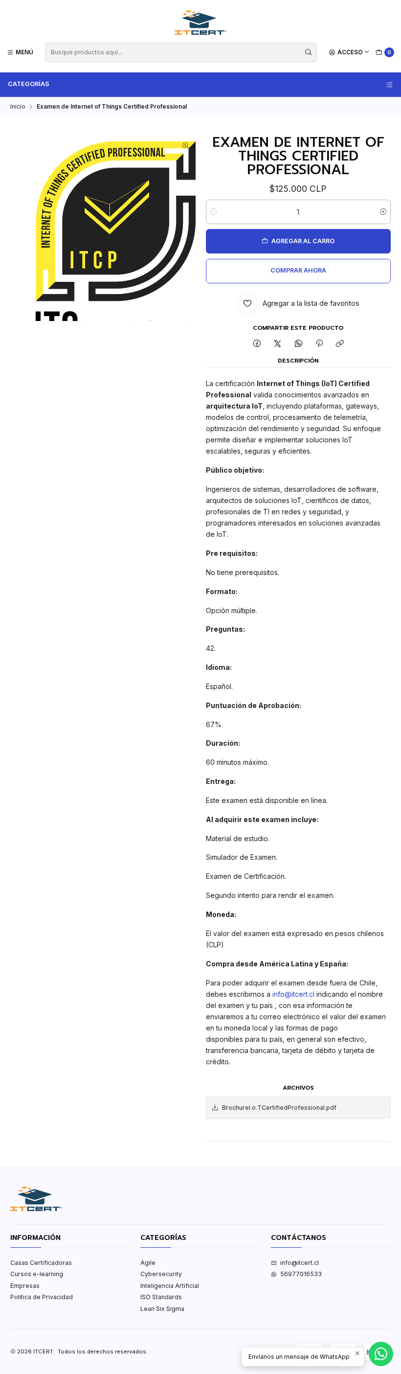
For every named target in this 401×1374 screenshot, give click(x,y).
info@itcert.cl (293, 994)
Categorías (28, 84)
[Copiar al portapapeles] (340, 344)
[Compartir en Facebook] (256, 344)
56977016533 (301, 1274)
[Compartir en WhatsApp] (298, 344)
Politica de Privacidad (41, 1297)
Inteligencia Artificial (169, 1285)
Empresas (25, 1285)
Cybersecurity (161, 1274)
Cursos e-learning (36, 1274)
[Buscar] (308, 52)
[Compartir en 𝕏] (277, 344)
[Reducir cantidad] (213, 212)
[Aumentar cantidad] (383, 212)
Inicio (17, 107)
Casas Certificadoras (41, 1262)
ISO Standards (161, 1297)
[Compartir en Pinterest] (319, 344)
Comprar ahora (298, 270)
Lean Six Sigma (162, 1308)
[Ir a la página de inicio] (200, 22)
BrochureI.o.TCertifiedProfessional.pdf (279, 1107)
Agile (148, 1262)
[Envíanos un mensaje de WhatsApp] (381, 1354)
